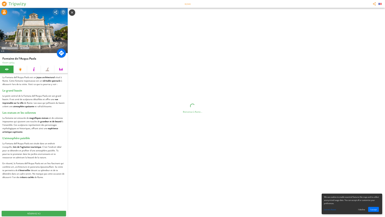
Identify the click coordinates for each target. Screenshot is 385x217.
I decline (361, 209)
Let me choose (330, 209)
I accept (373, 209)
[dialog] (352, 204)
